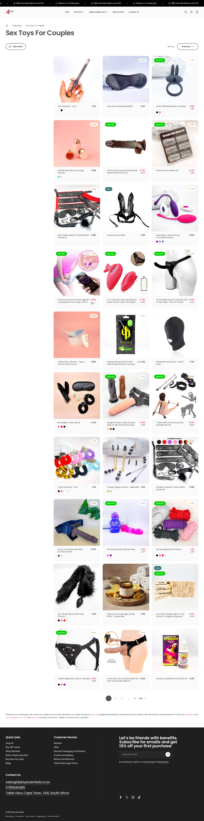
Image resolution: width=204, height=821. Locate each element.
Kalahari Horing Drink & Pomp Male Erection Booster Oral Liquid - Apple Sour (121, 364)
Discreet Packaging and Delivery (69, 751)
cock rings (10, 717)
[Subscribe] (168, 754)
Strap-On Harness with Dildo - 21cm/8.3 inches (71, 550)
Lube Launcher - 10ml (67, 106)
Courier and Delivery (63, 755)
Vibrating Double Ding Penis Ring (121, 549)
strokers (34, 717)
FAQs (56, 747)
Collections (17, 25)
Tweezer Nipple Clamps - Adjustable (123, 487)
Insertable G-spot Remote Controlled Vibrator (167, 236)
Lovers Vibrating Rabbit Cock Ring (170, 106)
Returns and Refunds (64, 759)
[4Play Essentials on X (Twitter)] (126, 797)
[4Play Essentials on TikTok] (139, 797)
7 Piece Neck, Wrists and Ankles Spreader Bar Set (169, 423)
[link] (37, 793)
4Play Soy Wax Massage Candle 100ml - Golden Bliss (121, 615)
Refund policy (10, 816)
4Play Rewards (13, 751)
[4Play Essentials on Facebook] (120, 797)
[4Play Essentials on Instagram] (133, 797)
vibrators (190, 714)
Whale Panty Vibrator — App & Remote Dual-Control (71, 363)
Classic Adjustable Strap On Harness (73, 678)
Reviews (58, 743)
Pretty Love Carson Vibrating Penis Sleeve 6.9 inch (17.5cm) (122, 171)
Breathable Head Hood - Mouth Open (170, 363)
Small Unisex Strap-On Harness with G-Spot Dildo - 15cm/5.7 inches (171, 300)
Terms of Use (149, 762)
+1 (165, 555)
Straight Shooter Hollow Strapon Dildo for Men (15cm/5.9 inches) (121, 423)
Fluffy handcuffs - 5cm (68, 487)
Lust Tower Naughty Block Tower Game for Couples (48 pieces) (170, 615)
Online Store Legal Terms (66, 763)
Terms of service (30, 816)
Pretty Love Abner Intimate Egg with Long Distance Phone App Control (73, 300)
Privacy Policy (163, 762)
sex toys (94, 714)
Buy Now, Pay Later (15, 759)
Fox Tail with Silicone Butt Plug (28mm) (70, 615)
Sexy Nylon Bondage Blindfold (119, 106)
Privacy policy (19, 816)
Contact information (53, 816)
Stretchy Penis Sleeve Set (167, 170)
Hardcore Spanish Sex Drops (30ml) (171, 678)
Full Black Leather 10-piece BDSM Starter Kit (170, 488)
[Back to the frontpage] (7, 25)
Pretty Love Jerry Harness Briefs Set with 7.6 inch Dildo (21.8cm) (122, 679)
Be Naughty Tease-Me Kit (69, 422)
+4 (67, 491)
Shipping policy (41, 816)
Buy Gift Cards (13, 747)
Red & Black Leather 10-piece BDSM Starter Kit (73, 236)
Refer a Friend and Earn (17, 755)
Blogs (8, 763)
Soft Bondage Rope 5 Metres (168, 549)
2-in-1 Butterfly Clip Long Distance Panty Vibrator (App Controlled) (121, 300)
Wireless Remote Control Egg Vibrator (70, 171)
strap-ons (21, 717)
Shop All (9, 743)
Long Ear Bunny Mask (116, 235)
